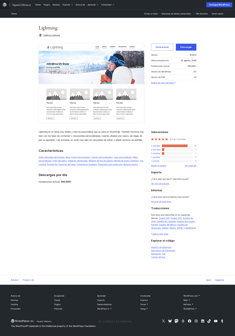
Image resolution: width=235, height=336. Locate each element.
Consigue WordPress (219, 5)
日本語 (180, 228)
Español (154, 225)
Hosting (14, 304)
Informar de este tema (161, 201)
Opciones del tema (66, 164)
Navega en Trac (158, 254)
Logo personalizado (123, 157)
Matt (187, 300)
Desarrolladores (104, 304)
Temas (14, 14)
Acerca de (15, 296)
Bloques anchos (130, 164)
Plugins (57, 304)
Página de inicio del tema (162, 83)
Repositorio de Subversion (163, 250)
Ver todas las (190, 165)
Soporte (101, 300)
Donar (144, 304)
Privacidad (15, 309)
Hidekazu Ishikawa (51, 35)
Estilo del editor (60, 161)
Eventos (144, 300)
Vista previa (162, 47)
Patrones (58, 309)
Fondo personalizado (80, 157)
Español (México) (44, 321)
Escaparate (59, 296)
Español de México (168, 225)
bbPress (188, 304)
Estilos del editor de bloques (52, 157)
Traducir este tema (159, 234)
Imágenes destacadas (78, 161)
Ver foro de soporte (160, 183)
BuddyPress (190, 309)
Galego (165, 228)
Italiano (172, 228)
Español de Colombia (166, 221)
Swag (144, 309)
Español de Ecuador (186, 221)
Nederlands (190, 228)
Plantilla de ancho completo (126, 161)
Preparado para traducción (110, 164)
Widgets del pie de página (101, 161)
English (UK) (164, 218)
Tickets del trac (158, 257)
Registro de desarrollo (161, 247)
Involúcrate (145, 296)
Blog (68, 157)
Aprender (101, 296)
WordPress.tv (104, 309)
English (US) (176, 218)
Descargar (186, 47)
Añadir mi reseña (158, 165)
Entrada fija (52, 164)
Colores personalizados (102, 157)
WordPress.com (192, 296)
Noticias (14, 300)
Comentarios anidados (87, 164)
